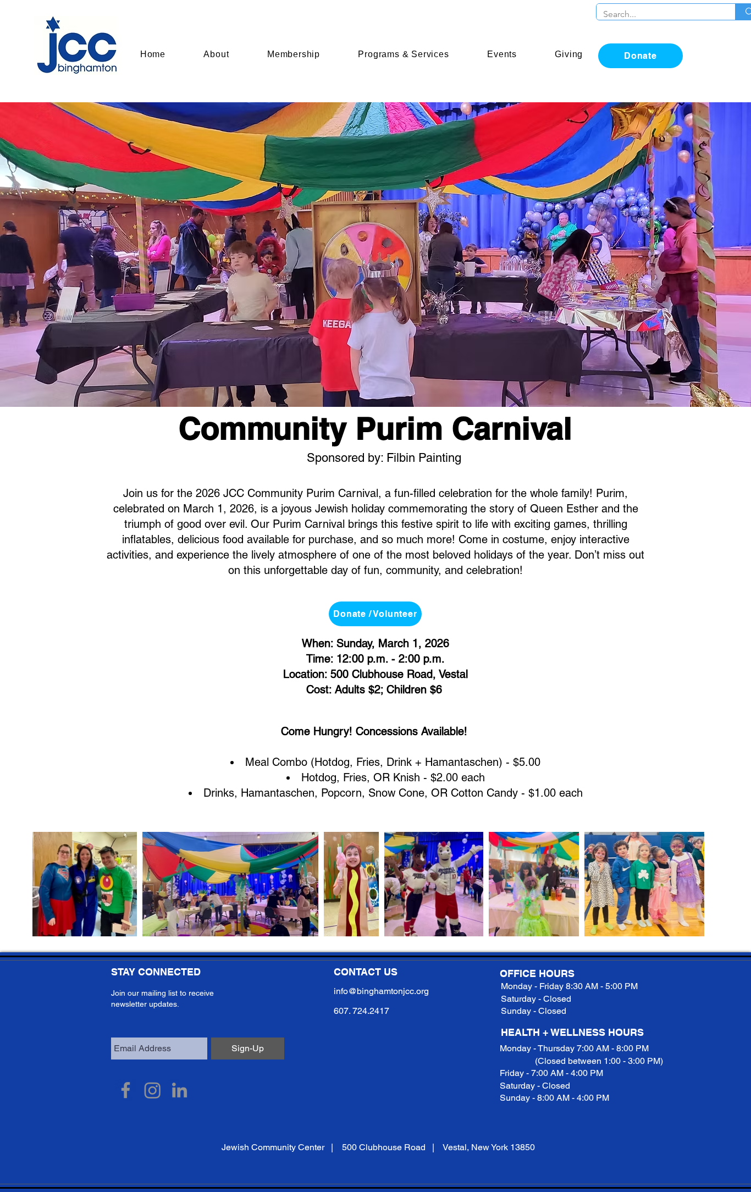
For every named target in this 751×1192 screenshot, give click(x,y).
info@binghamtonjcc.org (381, 991)
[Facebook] (125, 1090)
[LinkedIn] (179, 1090)
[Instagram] (152, 1090)
